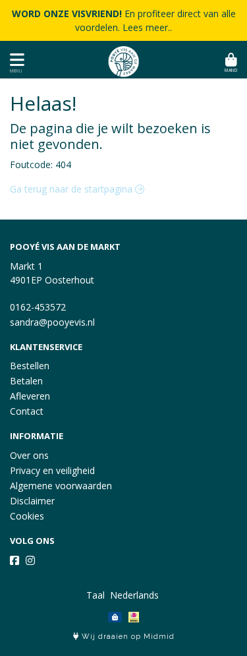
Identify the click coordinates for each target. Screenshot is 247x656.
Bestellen (29, 365)
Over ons (29, 455)
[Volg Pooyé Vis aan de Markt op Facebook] (14, 560)
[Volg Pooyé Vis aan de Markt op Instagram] (30, 560)
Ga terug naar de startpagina (72, 189)
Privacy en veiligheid (52, 470)
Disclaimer (32, 500)
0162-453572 (38, 307)
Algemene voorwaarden (61, 485)
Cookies (27, 516)
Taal (95, 595)
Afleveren (30, 396)
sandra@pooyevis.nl (52, 322)
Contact (26, 411)
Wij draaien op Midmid (127, 636)
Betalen (26, 380)
